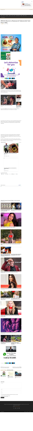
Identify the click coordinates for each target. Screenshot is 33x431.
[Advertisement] (16, 4)
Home (1, 19)
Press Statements (3, 17)
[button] (31, 15)
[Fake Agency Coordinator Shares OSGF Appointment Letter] (11, 374)
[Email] (12, 78)
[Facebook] (29, 9)
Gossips (21, 15)
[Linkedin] (14, 78)
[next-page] (2, 379)
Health (23, 15)
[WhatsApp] (5, 78)
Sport (25, 15)
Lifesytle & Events (18, 15)
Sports (14, 15)
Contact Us (27, 411)
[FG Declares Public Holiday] (4, 374)
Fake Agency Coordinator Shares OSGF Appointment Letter (10, 377)
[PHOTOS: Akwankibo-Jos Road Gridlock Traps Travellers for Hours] (18, 374)
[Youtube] (19, 408)
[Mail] (30, 9)
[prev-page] (1, 379)
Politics (4, 15)
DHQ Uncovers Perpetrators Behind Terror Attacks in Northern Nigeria (5, 367)
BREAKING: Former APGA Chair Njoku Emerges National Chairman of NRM (17, 367)
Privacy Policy (30, 411)
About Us (25, 411)
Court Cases (7, 15)
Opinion (10, 15)
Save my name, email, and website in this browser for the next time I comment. (9, 394)
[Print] (9, 78)
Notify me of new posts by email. (4, 396)
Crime (12, 15)
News (1, 15)
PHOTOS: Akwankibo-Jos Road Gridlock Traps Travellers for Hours (18, 377)
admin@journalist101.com (17, 406)
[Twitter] (8, 78)
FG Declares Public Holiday (3, 376)
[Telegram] (11, 78)
